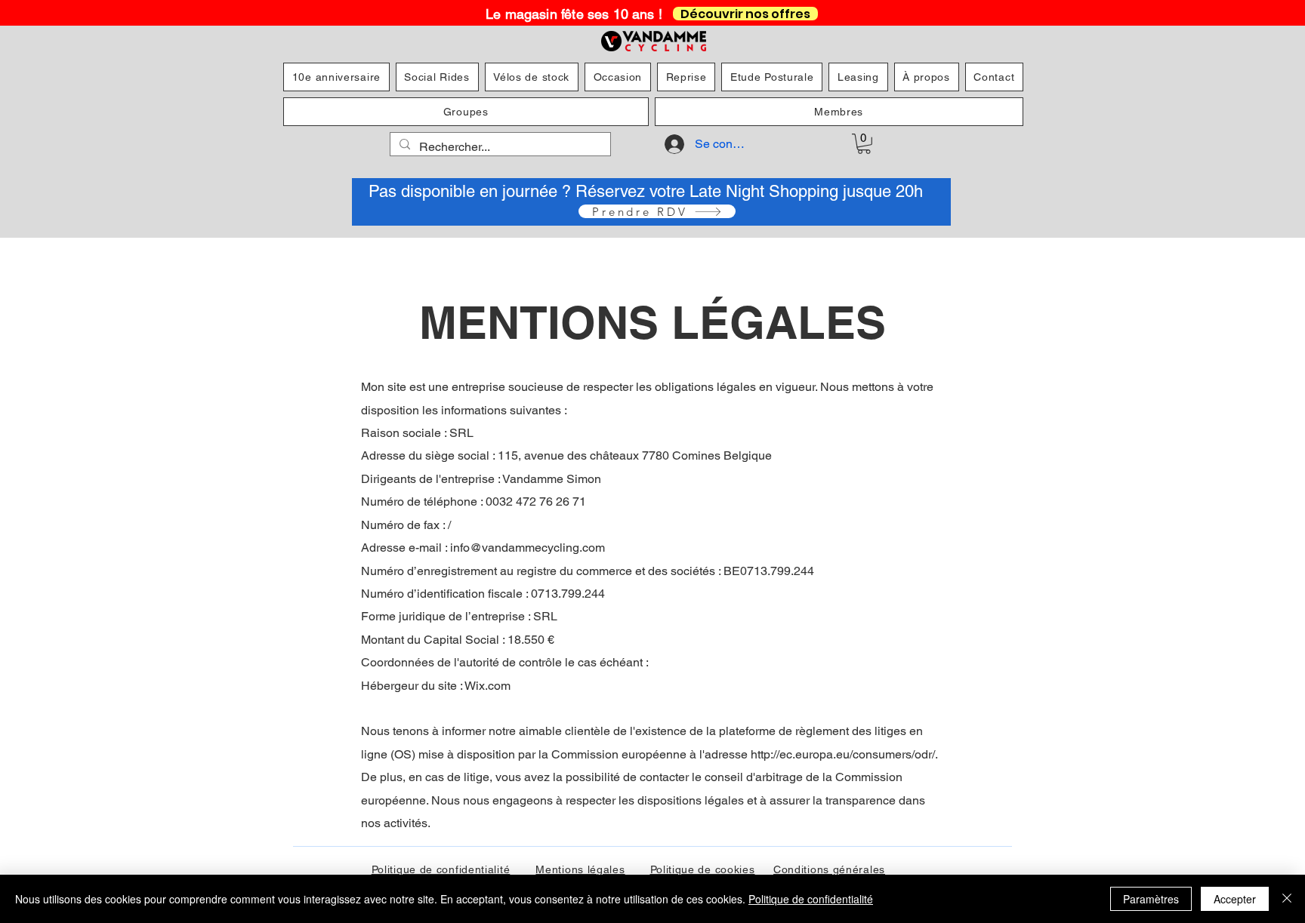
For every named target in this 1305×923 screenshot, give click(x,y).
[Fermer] (1287, 899)
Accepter (1235, 898)
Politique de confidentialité (810, 898)
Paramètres (1151, 898)
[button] (864, 144)
